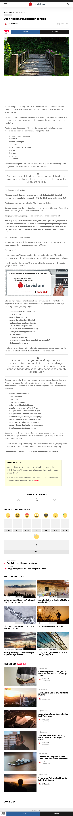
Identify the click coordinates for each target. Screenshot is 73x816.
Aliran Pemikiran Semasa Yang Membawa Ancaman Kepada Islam (51, 737)
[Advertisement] (36, 92)
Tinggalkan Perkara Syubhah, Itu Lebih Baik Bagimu (52, 779)
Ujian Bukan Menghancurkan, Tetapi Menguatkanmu (19, 627)
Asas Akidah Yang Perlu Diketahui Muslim (53, 694)
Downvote (54, 500)
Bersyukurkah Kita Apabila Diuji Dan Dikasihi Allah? (53, 601)
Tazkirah (53, 597)
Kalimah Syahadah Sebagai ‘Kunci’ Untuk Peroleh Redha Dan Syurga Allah (53, 673)
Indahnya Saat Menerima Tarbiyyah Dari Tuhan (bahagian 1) (19, 601)
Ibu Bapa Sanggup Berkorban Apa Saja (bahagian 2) (52, 653)
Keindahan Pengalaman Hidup (50, 626)
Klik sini (37, 481)
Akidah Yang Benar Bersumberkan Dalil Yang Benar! (53, 715)
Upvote (18, 500)
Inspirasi (19, 597)
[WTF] (9, 688)
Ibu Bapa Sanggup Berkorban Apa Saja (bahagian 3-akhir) (19, 653)
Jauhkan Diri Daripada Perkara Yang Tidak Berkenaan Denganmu (53, 757)
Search (67, 4)
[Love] (6, 688)
